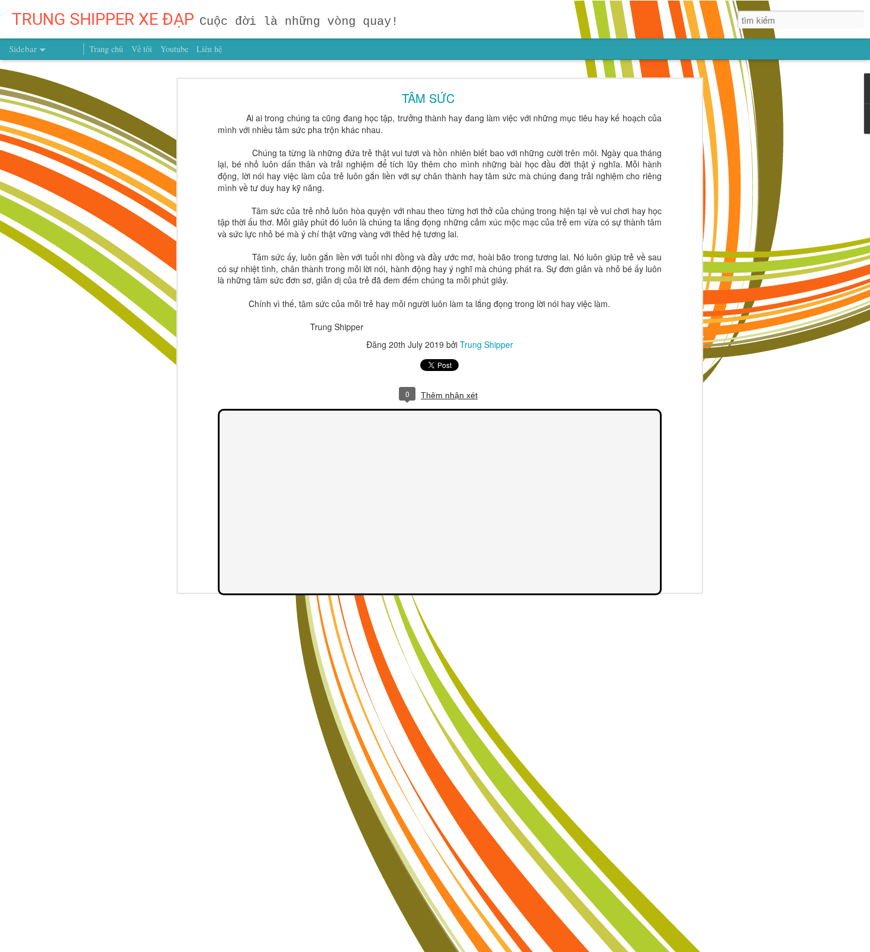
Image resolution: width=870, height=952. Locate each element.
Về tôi (141, 48)
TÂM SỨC (428, 98)
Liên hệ (209, 48)
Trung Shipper (486, 344)
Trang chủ (106, 48)
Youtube (174, 48)
